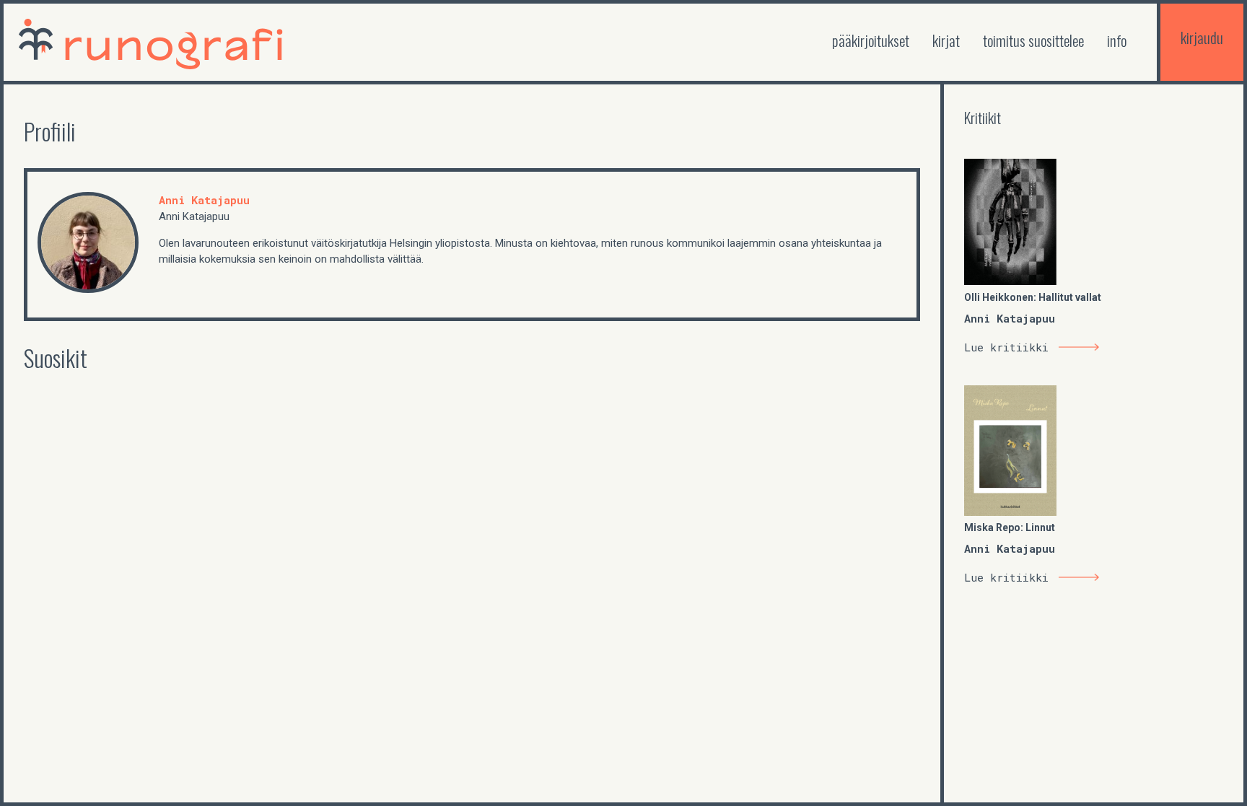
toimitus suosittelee (1033, 40)
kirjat (946, 40)
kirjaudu (1202, 37)
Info (1116, 40)
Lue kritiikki (1006, 347)
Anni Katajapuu (204, 200)
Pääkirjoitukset (870, 40)
